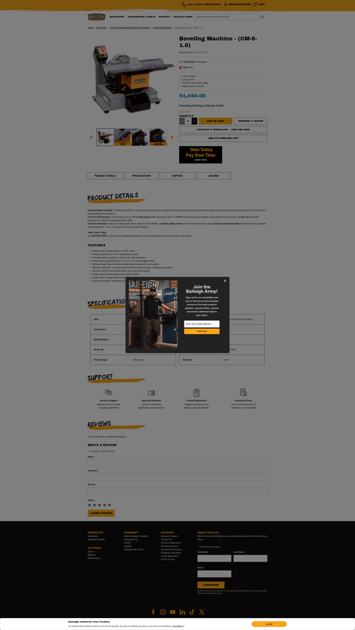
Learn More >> (178, 626)
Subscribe (202, 331)
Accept (269, 624)
